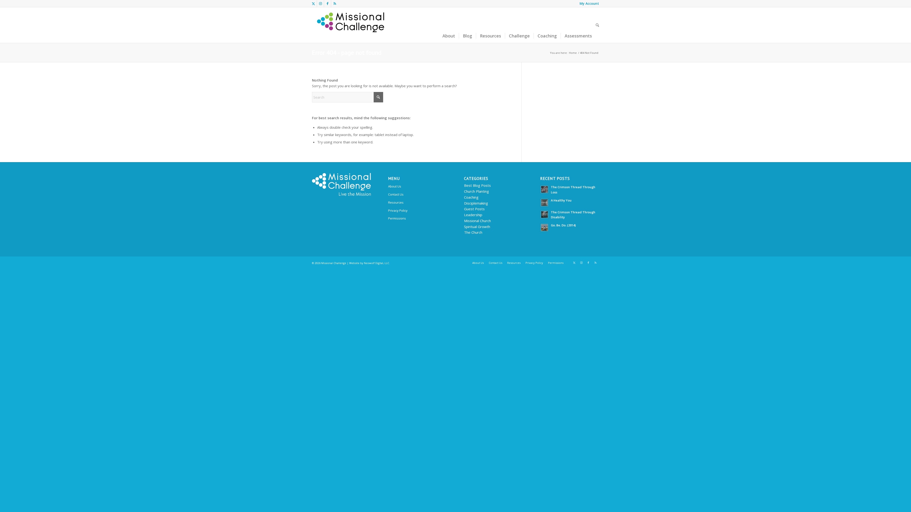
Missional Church (477, 220)
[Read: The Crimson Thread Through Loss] (544, 189)
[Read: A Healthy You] (544, 202)
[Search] (597, 25)
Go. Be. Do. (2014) (563, 225)
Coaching (471, 197)
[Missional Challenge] (351, 25)
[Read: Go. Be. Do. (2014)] (544, 227)
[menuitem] (588, 3)
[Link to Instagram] (320, 3)
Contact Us (396, 194)
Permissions (397, 218)
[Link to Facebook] (327, 3)
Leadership (473, 214)
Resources (396, 202)
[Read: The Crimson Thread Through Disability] (544, 214)
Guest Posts (474, 208)
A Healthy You (561, 200)
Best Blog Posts (477, 185)
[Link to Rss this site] (334, 3)
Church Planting (476, 191)
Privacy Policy (398, 210)
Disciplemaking (476, 203)
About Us (394, 186)
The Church (473, 232)
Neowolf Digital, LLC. (377, 263)
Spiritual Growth (477, 226)
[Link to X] (313, 3)
